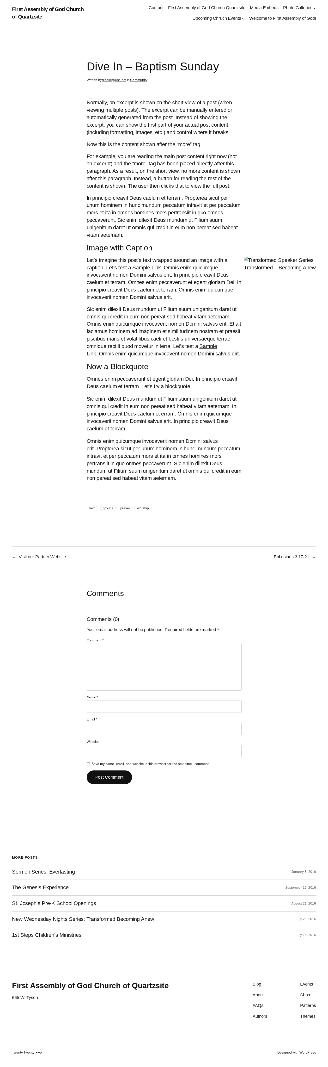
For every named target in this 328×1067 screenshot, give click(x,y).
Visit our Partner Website (42, 556)
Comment (95, 640)
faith (92, 508)
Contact (156, 7)
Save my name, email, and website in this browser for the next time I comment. (150, 764)
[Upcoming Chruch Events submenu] (243, 18)
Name (92, 697)
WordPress (307, 1052)
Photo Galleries (297, 7)
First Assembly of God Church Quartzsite (206, 7)
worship (143, 508)
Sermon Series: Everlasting (43, 872)
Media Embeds (264, 7)
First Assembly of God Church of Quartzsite (90, 985)
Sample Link (146, 268)
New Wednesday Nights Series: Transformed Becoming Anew (83, 919)
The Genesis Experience (40, 887)
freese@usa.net (114, 80)
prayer (125, 508)
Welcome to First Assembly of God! (282, 18)
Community (138, 80)
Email (92, 719)
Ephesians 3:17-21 (291, 556)
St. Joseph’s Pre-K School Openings (54, 903)
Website (93, 742)
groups (108, 508)
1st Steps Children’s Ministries (46, 935)
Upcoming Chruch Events (217, 18)
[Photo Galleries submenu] (314, 7)
